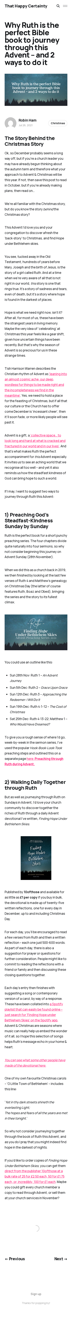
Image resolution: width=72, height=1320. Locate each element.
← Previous (15, 1258)
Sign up (36, 1294)
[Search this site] (58, 6)
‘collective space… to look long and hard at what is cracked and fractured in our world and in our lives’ (35, 440)
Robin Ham (28, 120)
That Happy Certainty (26, 6)
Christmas (58, 123)
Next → (61, 1258)
